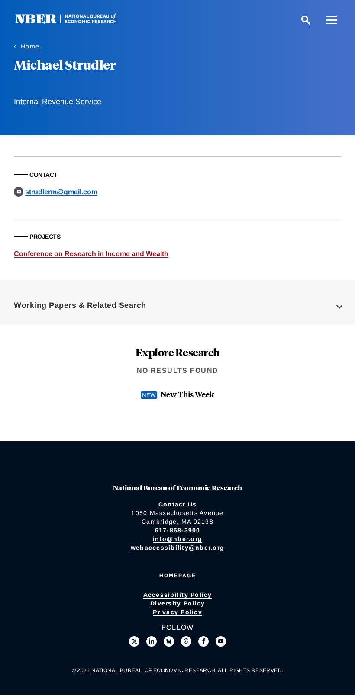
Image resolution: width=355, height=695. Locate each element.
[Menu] (331, 19)
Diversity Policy (177, 603)
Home (30, 46)
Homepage (177, 576)
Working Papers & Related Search (80, 305)
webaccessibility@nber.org (177, 547)
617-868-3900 (177, 530)
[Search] (305, 19)
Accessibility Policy (177, 594)
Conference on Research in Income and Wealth (91, 253)
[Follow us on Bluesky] (169, 641)
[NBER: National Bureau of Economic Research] (73, 21)
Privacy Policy (177, 612)
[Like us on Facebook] (203, 641)
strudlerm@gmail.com (61, 191)
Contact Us (177, 504)
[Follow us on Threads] (186, 641)
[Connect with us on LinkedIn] (151, 641)
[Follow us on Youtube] (221, 641)
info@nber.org (177, 538)
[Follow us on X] (134, 641)
